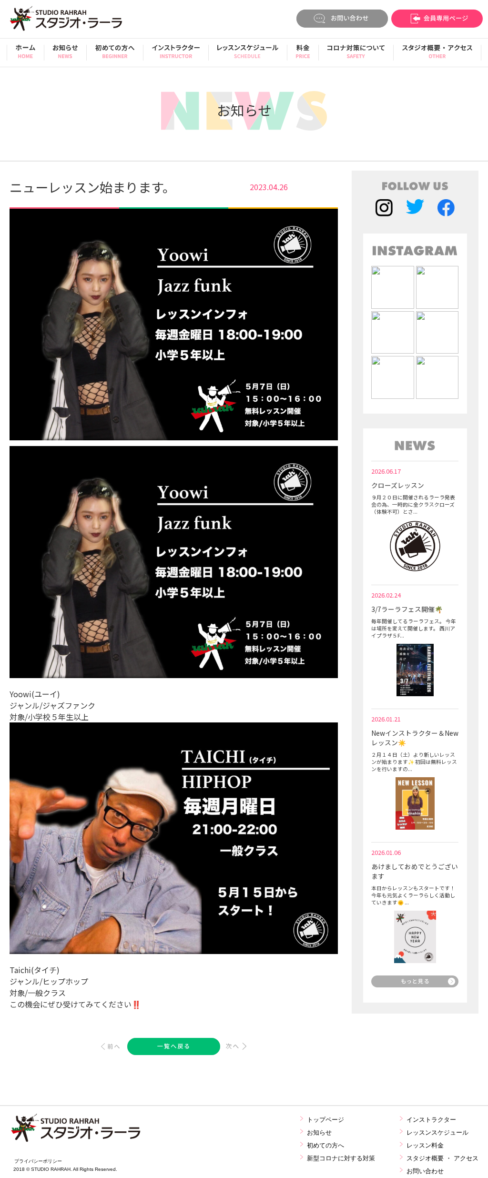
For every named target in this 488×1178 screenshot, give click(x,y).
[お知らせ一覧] (414, 984)
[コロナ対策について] (356, 55)
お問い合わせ (425, 1171)
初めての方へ (325, 1145)
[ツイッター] (415, 209)
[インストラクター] (175, 55)
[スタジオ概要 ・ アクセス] (437, 55)
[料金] (302, 55)
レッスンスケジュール (437, 1132)
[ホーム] (25, 55)
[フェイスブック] (446, 209)
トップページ (325, 1119)
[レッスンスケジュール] (248, 55)
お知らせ (319, 1132)
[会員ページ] (436, 20)
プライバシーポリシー (38, 1161)
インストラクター (431, 1119)
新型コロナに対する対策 (341, 1158)
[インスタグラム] (384, 209)
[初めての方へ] (115, 55)
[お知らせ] (65, 55)
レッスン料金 (425, 1145)
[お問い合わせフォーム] (341, 20)
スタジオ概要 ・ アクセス (442, 1158)
